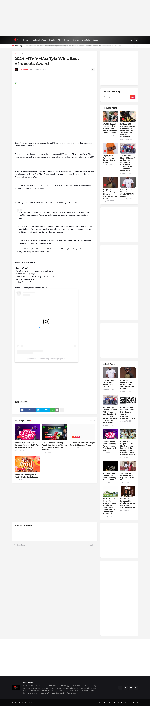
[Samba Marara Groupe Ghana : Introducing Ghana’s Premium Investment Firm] (128, 400)
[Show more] (62, 410)
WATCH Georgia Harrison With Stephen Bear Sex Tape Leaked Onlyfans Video (110, 128)
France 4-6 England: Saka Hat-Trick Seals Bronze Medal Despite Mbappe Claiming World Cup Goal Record (127, 448)
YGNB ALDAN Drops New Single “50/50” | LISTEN (127, 193)
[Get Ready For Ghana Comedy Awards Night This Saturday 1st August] (110, 434)
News (25, 40)
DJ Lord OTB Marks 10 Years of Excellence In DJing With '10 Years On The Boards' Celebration (127, 130)
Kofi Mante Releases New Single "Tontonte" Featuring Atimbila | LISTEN (127, 503)
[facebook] (120, 688)
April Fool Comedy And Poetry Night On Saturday (26, 476)
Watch (96, 40)
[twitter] (126, 688)
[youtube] (131, 688)
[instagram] (136, 688)
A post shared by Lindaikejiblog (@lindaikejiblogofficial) (46, 359)
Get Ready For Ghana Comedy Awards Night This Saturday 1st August (27, 445)
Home (17, 54)
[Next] (137, 46)
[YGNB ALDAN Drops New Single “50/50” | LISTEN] (110, 372)
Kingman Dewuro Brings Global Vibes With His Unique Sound (110, 194)
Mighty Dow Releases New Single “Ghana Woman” (109, 159)
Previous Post (19, 545)
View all (92, 420)
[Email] (57, 410)
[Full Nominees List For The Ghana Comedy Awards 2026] (110, 466)
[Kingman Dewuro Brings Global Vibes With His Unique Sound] (128, 372)
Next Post (92, 545)
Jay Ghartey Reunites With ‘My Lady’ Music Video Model (127, 476)
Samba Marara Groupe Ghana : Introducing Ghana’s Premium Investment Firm (127, 413)
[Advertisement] (75, 18)
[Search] (136, 40)
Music (52, 40)
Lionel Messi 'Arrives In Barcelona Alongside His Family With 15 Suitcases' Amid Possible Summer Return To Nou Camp (73, 46)
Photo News (63, 40)
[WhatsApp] (52, 410)
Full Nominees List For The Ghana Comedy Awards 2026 (109, 476)
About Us (107, 702)
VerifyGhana (27, 702)
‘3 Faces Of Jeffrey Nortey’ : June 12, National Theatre (82, 444)
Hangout (25, 54)
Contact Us (133, 702)
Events (75, 40)
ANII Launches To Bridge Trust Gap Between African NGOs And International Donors (54, 446)
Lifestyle (86, 40)
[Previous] (134, 46)
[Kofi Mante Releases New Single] (128, 491)
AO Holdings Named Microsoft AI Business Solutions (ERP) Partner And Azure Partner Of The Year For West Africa (127, 163)
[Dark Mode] (131, 40)
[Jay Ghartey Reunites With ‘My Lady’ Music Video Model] (128, 466)
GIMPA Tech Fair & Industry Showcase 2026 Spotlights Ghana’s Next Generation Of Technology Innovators (110, 506)
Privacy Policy (120, 702)
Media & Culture (38, 40)
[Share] (93, 69)
